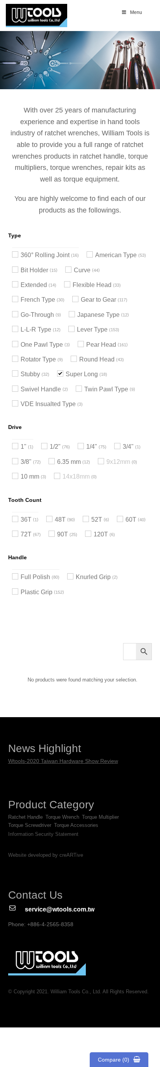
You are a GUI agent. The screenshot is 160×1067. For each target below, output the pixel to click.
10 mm (30, 476)
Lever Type (92, 329)
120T (101, 534)
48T (60, 519)
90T (62, 534)
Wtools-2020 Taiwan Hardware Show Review (63, 761)
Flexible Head (92, 285)
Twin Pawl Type (106, 389)
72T (26, 534)
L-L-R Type (36, 329)
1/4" (91, 446)
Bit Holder (34, 270)
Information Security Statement (43, 834)
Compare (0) (113, 1060)
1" (23, 446)
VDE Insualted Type (48, 404)
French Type (38, 299)
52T (96, 519)
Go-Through (37, 314)
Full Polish (35, 577)
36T (26, 519)
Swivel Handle (41, 389)
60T (130, 519)
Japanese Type (98, 314)
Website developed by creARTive (45, 855)
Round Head (97, 359)
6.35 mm (69, 461)
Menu (136, 12)
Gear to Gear (98, 299)
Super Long (82, 374)
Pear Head (101, 344)
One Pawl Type (42, 344)
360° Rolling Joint (45, 255)
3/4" (128, 446)
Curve (82, 270)
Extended (34, 285)
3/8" (26, 461)
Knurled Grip (93, 577)
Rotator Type (38, 359)
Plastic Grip (36, 592)
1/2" (55, 446)
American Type (116, 255)
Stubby (30, 374)
